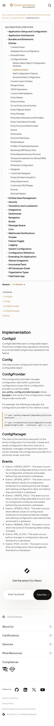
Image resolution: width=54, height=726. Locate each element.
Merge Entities (17, 85)
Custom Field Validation (22, 93)
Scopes (12, 237)
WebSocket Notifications (21, 233)
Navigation (14, 217)
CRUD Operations (19, 89)
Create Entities (18, 47)
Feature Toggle (16, 240)
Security (12, 201)
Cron (11, 229)
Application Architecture (21, 35)
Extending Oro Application (22, 256)
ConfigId (7, 296)
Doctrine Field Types (20, 138)
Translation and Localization (23, 205)
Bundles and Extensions (20, 39)
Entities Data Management (22, 198)
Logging (12, 244)
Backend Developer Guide (38, 15)
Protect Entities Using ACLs (23, 177)
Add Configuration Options (25, 73)
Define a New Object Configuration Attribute (29, 64)
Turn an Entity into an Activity (23, 105)
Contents (7, 292)
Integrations (14, 209)
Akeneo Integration (18, 260)
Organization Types (18, 272)
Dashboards (14, 213)
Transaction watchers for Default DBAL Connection (28, 159)
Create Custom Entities (22, 81)
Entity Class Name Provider (23, 121)
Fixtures (14, 189)
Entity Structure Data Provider (24, 125)
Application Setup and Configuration (27, 31)
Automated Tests (17, 264)
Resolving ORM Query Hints (23, 150)
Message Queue (16, 225)
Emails (11, 221)
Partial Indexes (17, 142)
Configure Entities (17, 18)
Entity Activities (18, 101)
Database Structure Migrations (25, 51)
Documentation (8, 15)
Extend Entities (18, 55)
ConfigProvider (11, 306)
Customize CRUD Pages (22, 185)
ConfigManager (11, 310)
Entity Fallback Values (21, 109)
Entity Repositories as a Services (26, 154)
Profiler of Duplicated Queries (24, 146)
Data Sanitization (18, 193)
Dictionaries (16, 134)
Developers (21, 15)
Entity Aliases (17, 97)
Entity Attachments (20, 181)
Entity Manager (18, 113)
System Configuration (20, 248)
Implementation (20, 69)
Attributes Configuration (22, 165)
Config (6, 301)
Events (14, 130)
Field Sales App (16, 276)
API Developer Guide (19, 268)
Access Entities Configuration (26, 77)
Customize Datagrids (20, 173)
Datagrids (15, 169)
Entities (5, 18)
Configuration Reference (21, 252)
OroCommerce (14, 616)
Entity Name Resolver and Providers (27, 117)
